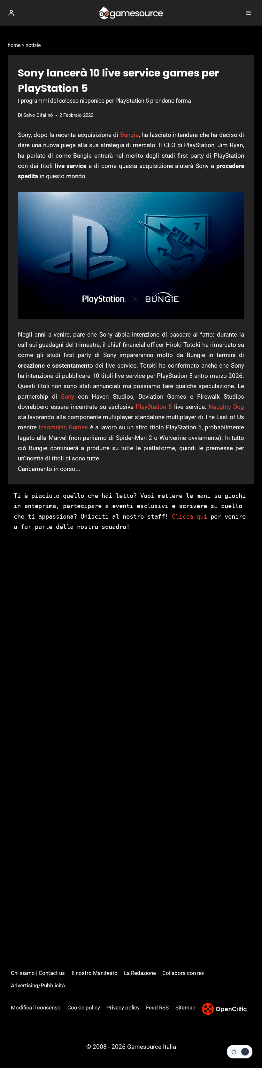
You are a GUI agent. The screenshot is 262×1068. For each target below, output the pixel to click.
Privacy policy (123, 1007)
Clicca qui (189, 516)
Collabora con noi (183, 973)
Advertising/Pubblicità (38, 985)
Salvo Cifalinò (38, 115)
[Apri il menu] (248, 13)
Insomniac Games (63, 427)
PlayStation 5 (154, 406)
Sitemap (185, 1007)
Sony (67, 396)
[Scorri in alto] (246, 1044)
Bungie (129, 135)
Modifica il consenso (36, 1007)
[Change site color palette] (239, 1051)
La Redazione (140, 973)
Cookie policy (83, 1007)
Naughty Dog (226, 406)
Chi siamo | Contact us (38, 973)
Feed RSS (157, 1007)
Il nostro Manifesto (95, 973)
